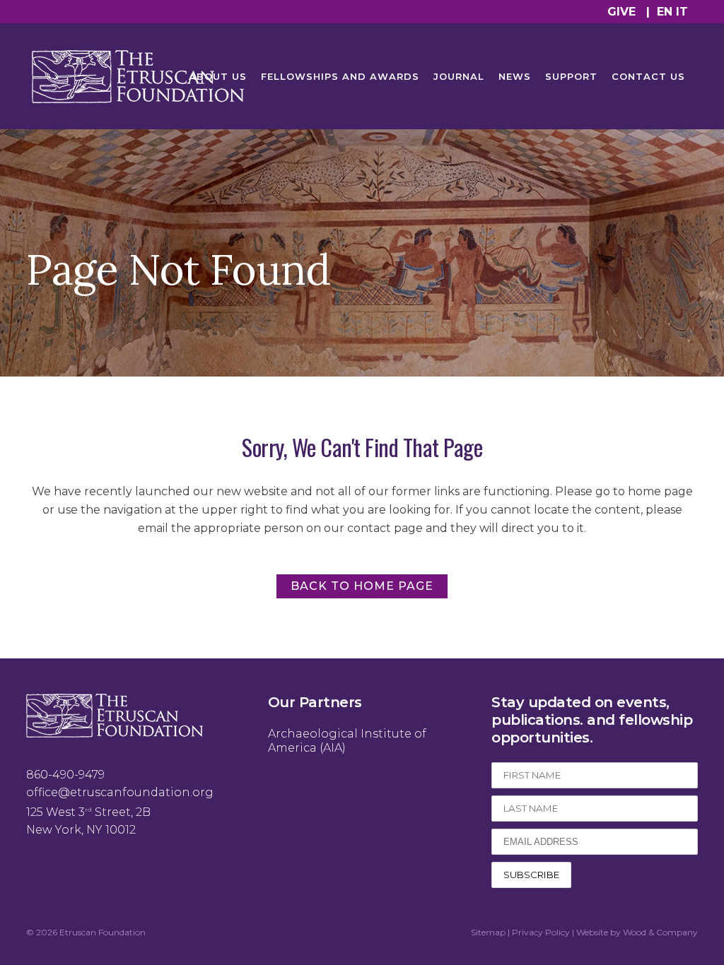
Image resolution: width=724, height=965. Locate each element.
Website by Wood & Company (637, 932)
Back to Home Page (362, 586)
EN (664, 11)
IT (682, 11)
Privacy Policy (541, 932)
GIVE (621, 11)
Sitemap (488, 932)
